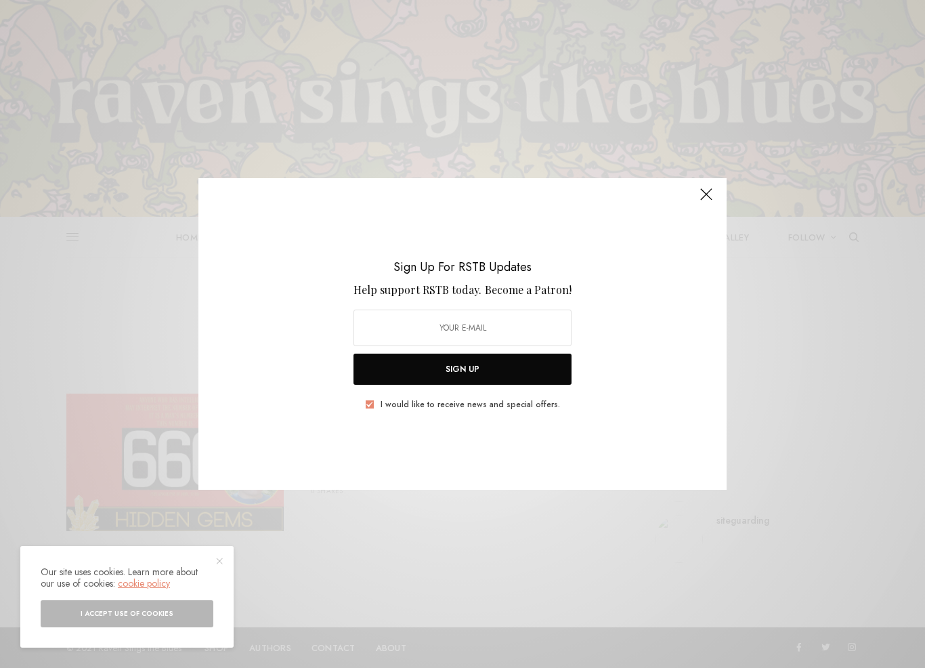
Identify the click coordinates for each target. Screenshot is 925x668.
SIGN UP (462, 369)
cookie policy (144, 583)
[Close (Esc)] (706, 200)
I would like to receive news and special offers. (470, 404)
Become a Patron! (528, 290)
